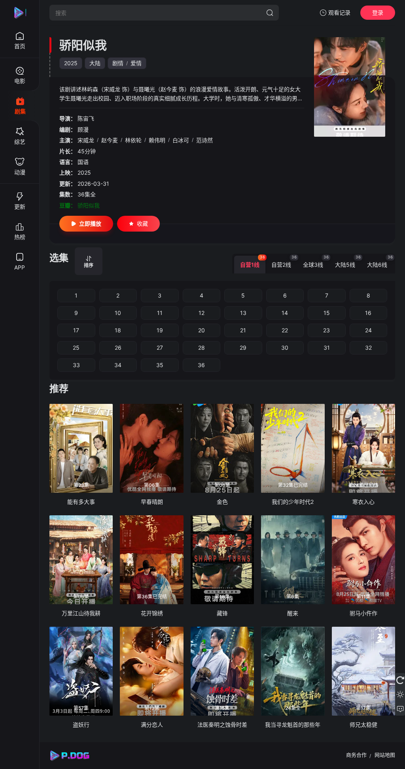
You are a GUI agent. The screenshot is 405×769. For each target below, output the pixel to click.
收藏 (142, 223)
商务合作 (356, 755)
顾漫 (83, 129)
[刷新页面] (400, 680)
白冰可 (180, 140)
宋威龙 (86, 140)
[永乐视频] (19, 12)
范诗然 (204, 140)
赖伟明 (157, 140)
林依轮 (133, 140)
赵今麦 (109, 140)
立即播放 (90, 223)
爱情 (136, 63)
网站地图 (385, 755)
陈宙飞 (86, 118)
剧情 (117, 63)
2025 (71, 63)
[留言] (400, 708)
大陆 (94, 63)
